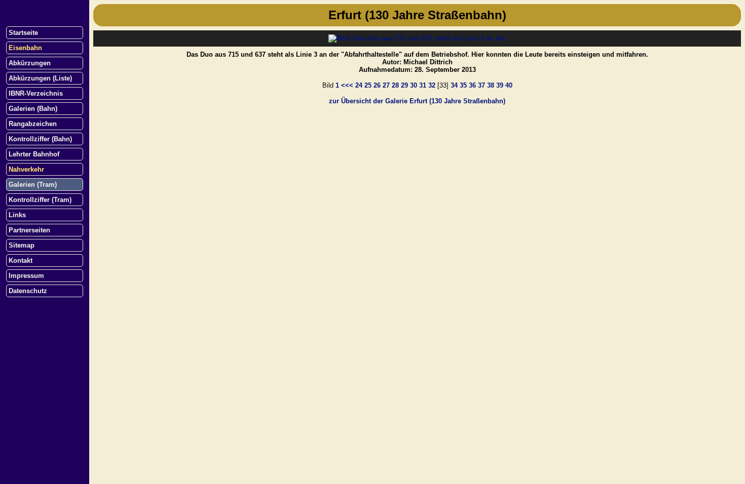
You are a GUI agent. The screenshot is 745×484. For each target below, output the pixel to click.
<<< (347, 85)
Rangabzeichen (33, 124)
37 (481, 85)
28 (395, 85)
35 (463, 85)
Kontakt (20, 260)
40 (508, 85)
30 (413, 85)
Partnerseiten (29, 230)
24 (358, 85)
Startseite (23, 32)
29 (404, 85)
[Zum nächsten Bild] (417, 38)
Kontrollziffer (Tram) (40, 200)
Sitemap (21, 245)
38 (490, 85)
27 (386, 85)
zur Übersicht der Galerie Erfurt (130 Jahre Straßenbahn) (417, 101)
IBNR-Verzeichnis (36, 93)
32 (431, 85)
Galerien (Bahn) (33, 108)
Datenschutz (28, 291)
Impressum (26, 275)
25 (367, 85)
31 (422, 85)
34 (454, 85)
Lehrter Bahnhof (34, 154)
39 (499, 85)
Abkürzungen (30, 63)
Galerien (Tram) (33, 184)
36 (472, 85)
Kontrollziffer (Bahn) (40, 139)
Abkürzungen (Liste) (40, 78)
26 (377, 85)
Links (17, 215)
